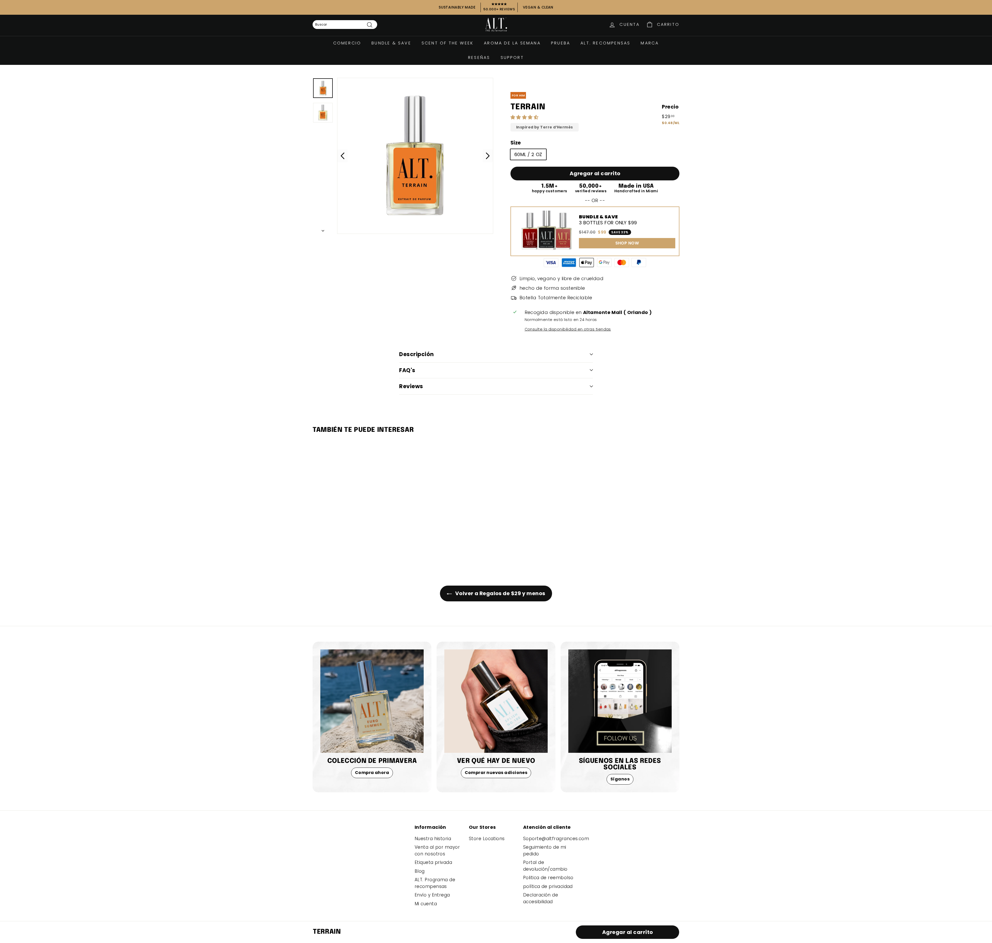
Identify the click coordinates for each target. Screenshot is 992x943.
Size (515, 142)
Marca (650, 43)
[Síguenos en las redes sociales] (620, 701)
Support (512, 57)
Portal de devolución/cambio (545, 865)
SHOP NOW (627, 243)
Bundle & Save (391, 43)
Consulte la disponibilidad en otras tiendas (568, 329)
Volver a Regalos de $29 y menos (499, 593)
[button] (525, 117)
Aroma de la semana (512, 43)
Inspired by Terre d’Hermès (544, 127)
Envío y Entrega (432, 895)
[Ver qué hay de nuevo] (496, 701)
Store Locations (487, 838)
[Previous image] (342, 155)
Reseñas (479, 57)
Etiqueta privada (433, 862)
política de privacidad (548, 886)
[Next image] (488, 155)
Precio (670, 106)
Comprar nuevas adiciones (496, 773)
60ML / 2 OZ (528, 154)
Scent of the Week (448, 43)
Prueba (560, 43)
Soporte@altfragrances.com (556, 838)
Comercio (347, 43)
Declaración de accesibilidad (540, 898)
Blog (420, 871)
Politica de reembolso (548, 878)
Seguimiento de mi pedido (544, 850)
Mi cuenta (426, 904)
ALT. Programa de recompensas (435, 883)
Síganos (620, 779)
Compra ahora (372, 773)
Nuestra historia (433, 838)
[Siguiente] (323, 229)
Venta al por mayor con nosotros (437, 850)
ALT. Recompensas (605, 43)
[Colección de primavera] (372, 701)
